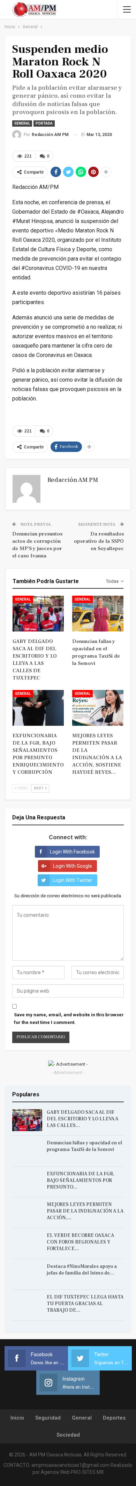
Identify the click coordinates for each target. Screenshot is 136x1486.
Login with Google (72, 866)
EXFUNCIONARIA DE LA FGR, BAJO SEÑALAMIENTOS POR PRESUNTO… (80, 1180)
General (22, 123)
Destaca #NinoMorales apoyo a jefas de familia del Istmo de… (82, 1269)
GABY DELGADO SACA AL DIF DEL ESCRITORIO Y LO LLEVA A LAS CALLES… (82, 1119)
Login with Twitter (72, 880)
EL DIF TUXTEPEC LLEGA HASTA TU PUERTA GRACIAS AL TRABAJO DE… (85, 1303)
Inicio (17, 1418)
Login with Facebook (72, 852)
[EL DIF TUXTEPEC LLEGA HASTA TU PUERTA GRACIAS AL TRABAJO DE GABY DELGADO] (27, 1305)
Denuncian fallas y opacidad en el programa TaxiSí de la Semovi (84, 1146)
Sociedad (68, 1435)
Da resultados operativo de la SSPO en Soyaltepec (99, 541)
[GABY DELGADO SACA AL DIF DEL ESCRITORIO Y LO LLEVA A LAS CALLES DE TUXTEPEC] (38, 613)
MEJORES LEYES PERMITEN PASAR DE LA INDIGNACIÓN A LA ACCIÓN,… (85, 1211)
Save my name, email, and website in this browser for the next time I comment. (69, 1018)
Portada (44, 123)
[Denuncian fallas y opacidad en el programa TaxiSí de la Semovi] (97, 613)
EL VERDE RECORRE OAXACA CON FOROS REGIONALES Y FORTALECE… (80, 1242)
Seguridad (48, 1418)
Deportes (114, 1418)
